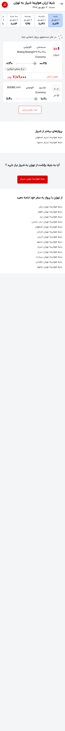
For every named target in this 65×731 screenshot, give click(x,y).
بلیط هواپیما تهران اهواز (50, 211)
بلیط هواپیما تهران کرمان (49, 232)
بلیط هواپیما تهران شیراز (32, 179)
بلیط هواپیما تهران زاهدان (49, 262)
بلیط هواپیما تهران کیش (49, 237)
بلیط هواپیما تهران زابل (50, 206)
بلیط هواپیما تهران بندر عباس (47, 221)
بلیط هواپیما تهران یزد (51, 216)
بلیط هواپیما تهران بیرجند (49, 257)
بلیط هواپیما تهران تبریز (50, 252)
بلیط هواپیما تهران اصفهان (48, 227)
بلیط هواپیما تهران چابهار (49, 267)
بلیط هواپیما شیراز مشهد (49, 142)
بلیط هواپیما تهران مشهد (49, 242)
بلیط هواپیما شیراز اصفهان (48, 137)
